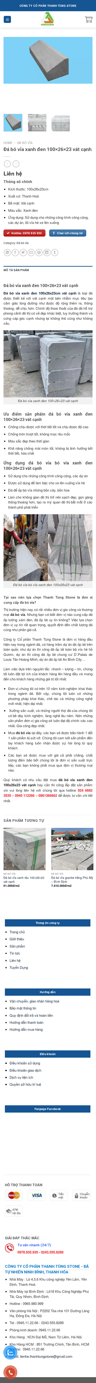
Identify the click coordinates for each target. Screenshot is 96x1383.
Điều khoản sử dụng (25, 1062)
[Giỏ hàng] (89, 19)
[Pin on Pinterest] (39, 252)
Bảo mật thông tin (23, 1008)
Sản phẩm (17, 946)
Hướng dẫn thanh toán (26, 1022)
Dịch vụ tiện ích (21, 1077)
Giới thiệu (17, 938)
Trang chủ (17, 931)
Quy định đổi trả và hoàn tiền (31, 1015)
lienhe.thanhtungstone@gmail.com (46, 1356)
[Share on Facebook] (15, 252)
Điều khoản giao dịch (25, 1070)
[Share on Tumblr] (54, 252)
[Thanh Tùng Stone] (48, 19)
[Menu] (7, 19)
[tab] (48, 270)
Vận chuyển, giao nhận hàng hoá (34, 1001)
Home (8, 142)
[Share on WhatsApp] (7, 252)
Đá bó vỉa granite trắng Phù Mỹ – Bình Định (72, 880)
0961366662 (47, 795)
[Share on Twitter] (23, 252)
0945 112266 (24, 795)
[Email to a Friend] (31, 252)
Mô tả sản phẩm (16, 270)
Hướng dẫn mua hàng (26, 1029)
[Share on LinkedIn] (47, 252)
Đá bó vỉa (25, 142)
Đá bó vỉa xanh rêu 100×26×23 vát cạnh (23, 880)
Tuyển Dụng (19, 967)
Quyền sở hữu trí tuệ (25, 1084)
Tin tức (15, 953)
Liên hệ (15, 960)
